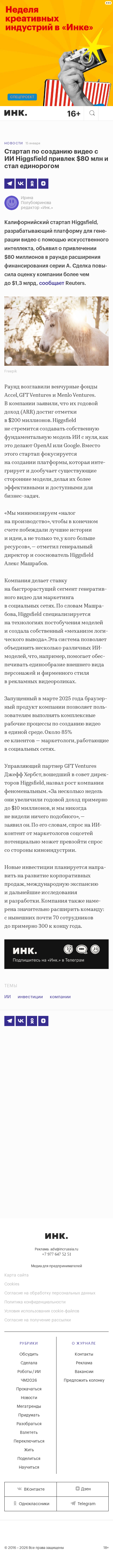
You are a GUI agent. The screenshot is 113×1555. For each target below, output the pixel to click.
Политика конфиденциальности (34, 1302)
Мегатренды (29, 1407)
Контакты (84, 1354)
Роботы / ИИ (29, 1372)
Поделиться (28, 1459)
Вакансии (84, 1372)
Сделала (29, 1363)
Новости (13, 143)
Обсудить (28, 1354)
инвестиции (30, 997)
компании (60, 997)
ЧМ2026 (29, 1380)
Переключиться (29, 1441)
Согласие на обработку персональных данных (49, 1293)
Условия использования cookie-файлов (41, 1311)
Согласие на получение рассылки (37, 1320)
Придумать (29, 1415)
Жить (29, 1450)
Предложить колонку (84, 1380)
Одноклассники (33, 1504)
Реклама (84, 1363)
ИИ (7, 997)
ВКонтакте (34, 1489)
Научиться (29, 1467)
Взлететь (29, 1433)
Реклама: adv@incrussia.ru (56, 1249)
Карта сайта (16, 1275)
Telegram (86, 1504)
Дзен (86, 1489)
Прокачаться (28, 1389)
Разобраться (29, 1424)
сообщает (51, 283)
